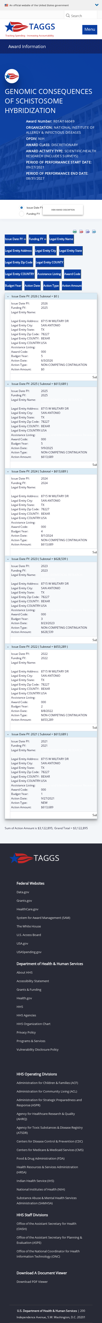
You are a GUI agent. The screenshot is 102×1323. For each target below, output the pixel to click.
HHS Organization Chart (34, 1024)
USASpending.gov (29, 952)
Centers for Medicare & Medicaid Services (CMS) (50, 1150)
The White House (29, 926)
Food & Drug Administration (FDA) (41, 1158)
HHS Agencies (26, 1015)
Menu (89, 29)
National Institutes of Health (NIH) (41, 1189)
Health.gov (24, 998)
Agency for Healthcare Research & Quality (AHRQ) (46, 1116)
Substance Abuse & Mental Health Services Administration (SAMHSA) (47, 1200)
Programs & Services (31, 1041)
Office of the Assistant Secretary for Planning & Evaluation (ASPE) (49, 1240)
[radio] (31, 208)
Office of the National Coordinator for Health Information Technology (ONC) (48, 1254)
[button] (68, 15)
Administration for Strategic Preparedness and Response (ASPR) (49, 1102)
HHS (20, 1006)
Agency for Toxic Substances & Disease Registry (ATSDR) (50, 1130)
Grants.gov (24, 900)
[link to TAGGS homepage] (38, 28)
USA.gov (22, 943)
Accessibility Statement (33, 981)
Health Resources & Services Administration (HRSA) (47, 1169)
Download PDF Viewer (32, 1281)
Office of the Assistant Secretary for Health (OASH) (46, 1226)
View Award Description (63, 209)
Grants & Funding (29, 989)
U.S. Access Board (29, 935)
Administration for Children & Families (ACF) (47, 1083)
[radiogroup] (33, 211)
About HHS (24, 972)
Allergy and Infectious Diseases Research (68, 347)
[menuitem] (75, 231)
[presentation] (51, 530)
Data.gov (23, 892)
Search (76, 16)
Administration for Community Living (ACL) (47, 1091)
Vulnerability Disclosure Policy (38, 1049)
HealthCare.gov (27, 909)
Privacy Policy (26, 1032)
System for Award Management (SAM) (43, 918)
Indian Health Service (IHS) (35, 1181)
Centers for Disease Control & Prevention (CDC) (50, 1141)
